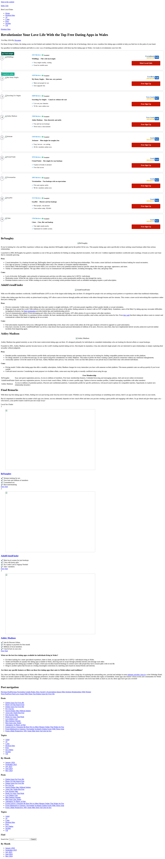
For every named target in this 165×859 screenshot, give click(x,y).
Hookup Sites (10, 15)
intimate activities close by (137, 675)
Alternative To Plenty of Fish (15, 725)
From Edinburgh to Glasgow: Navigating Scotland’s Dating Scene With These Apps (34, 729)
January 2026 (10, 762)
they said (126, 315)
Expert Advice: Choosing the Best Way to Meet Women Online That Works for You (34, 727)
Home (7, 13)
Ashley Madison (8, 638)
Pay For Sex (9, 709)
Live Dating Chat (11, 719)
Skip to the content (7, 2)
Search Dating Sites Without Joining (18, 711)
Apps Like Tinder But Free (14, 713)
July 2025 (8, 766)
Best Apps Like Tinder (13, 723)
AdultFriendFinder (10, 556)
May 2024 (9, 771)
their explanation (30, 311)
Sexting (8, 23)
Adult (7, 740)
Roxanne (18, 40)
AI (6, 17)
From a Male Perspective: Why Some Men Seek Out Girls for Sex (28, 731)
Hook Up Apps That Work (14, 717)
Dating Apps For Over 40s (14, 703)
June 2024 (9, 769)
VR (6, 25)
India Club (4, 6)
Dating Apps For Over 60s (14, 707)
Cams (7, 19)
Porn (7, 21)
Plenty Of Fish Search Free (14, 705)
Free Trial (4, 487)
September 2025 (11, 764)
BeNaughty (6, 474)
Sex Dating (9, 750)
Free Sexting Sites (11, 715)
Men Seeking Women (13, 721)
